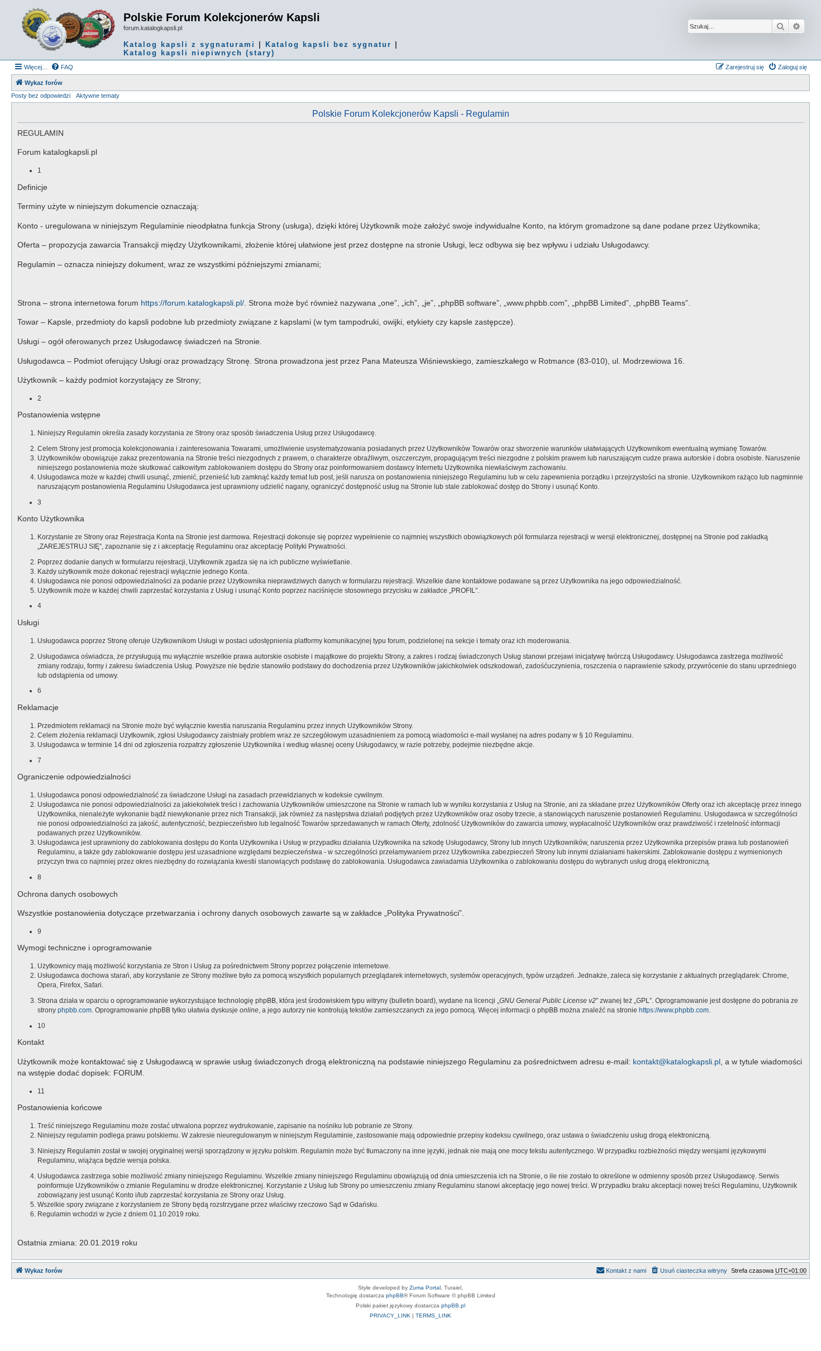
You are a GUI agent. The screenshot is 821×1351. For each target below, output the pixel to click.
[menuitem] (62, 67)
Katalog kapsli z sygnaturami (189, 44)
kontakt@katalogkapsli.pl (676, 1061)
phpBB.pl (453, 1305)
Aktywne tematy (98, 95)
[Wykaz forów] (68, 29)
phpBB (395, 1295)
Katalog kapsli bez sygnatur (328, 44)
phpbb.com (75, 1010)
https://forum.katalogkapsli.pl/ (192, 302)
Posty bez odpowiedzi (40, 95)
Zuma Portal (425, 1288)
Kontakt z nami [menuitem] (626, 1270)
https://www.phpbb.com (674, 1010)
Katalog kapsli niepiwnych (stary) (199, 53)
